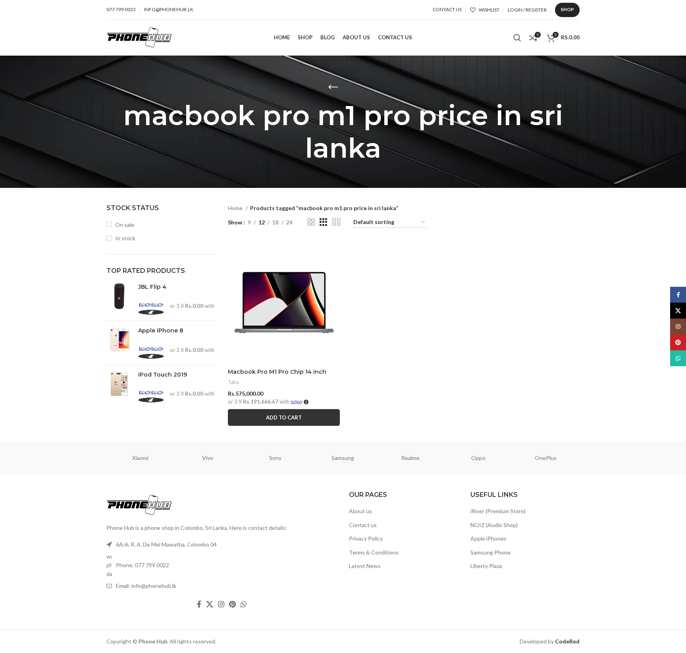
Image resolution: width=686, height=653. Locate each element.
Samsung (342, 457)
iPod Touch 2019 (162, 374)
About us (360, 511)
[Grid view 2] (311, 222)
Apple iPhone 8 (160, 330)
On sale (124, 224)
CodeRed (567, 641)
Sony (275, 457)
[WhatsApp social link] (243, 604)
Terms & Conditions (374, 552)
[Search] (517, 38)
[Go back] (333, 87)
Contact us (363, 525)
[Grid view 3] (323, 222)
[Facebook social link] (199, 604)
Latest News (365, 566)
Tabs (233, 382)
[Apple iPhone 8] (119, 342)
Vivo (207, 457)
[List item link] (221, 565)
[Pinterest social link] (232, 604)
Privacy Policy (366, 538)
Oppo (478, 457)
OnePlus (546, 457)
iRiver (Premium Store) (498, 511)
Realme (410, 457)
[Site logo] (139, 36)
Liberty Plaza (486, 566)
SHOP (567, 9)
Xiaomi (140, 457)
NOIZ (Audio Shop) (494, 525)
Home (236, 208)
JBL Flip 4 (152, 286)
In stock (125, 238)
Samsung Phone (490, 552)
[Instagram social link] (221, 604)
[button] (284, 417)
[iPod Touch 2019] (119, 386)
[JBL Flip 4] (119, 299)
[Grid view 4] (336, 222)
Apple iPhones (488, 538)
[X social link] (210, 604)
